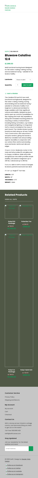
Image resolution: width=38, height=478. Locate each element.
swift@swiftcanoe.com (13, 434)
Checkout (8, 415)
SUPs (7, 51)
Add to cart (27, 85)
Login (28, 6)
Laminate (8, 79)
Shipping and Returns (12, 400)
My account (9, 409)
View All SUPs (11, 199)
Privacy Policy (9, 397)
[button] (11, 93)
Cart (31, 6)
